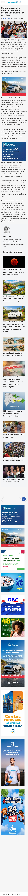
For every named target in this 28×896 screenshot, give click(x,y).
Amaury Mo (6, 18)
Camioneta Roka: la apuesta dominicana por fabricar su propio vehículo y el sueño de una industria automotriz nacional (14, 327)
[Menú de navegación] (3, 2)
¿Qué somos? (16, 894)
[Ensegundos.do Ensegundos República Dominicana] (14, 2)
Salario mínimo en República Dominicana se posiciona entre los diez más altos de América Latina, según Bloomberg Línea (13, 382)
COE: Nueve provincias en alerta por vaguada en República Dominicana (12, 413)
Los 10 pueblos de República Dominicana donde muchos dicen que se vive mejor (13, 298)
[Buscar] (24, 499)
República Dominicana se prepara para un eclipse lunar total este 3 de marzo (13, 272)
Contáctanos (5, 894)
